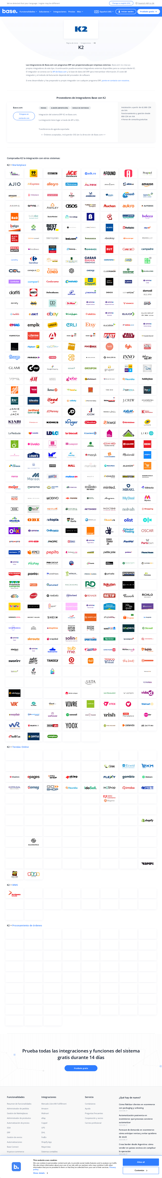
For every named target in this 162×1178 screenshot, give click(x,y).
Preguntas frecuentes (94, 1113)
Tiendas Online (20, 746)
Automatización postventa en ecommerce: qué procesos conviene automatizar (136, 1119)
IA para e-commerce (15, 1151)
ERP (8, 1132)
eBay (43, 1118)
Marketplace (19, 164)
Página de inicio (72, 43)
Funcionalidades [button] (27, 11)
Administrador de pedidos (18, 1108)
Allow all (141, 1162)
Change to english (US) (121, 3)
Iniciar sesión (127, 11)
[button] (104, 11)
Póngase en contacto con (24, 116)
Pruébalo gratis (147, 11)
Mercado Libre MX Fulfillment (53, 1103)
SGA (8, 1127)
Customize (139, 1170)
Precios (71, 11)
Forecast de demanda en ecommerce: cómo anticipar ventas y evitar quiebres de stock (137, 1133)
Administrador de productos (19, 1118)
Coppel (44, 1123)
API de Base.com (60, 71)
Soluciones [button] (44, 11)
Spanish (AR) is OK (146, 3)
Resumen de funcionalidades (19, 1103)
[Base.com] (9, 12)
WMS (15, 884)
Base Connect (12, 1147)
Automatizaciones (14, 1142)
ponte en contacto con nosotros (115, 80)
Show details (39, 1173)
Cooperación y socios (94, 1118)
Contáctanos (90, 1103)
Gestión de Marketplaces (17, 1113)
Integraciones (59, 11)
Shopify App (46, 1142)
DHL (43, 1132)
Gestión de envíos (14, 1137)
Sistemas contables (49, 1151)
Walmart (45, 1113)
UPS (43, 1127)
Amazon (44, 1108)
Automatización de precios (18, 1123)
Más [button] (79, 11)
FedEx (43, 1137)
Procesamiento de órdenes (27, 925)
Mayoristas (46, 1147)
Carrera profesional (93, 1123)
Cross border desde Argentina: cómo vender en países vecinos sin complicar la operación (137, 1148)
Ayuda (87, 1108)
